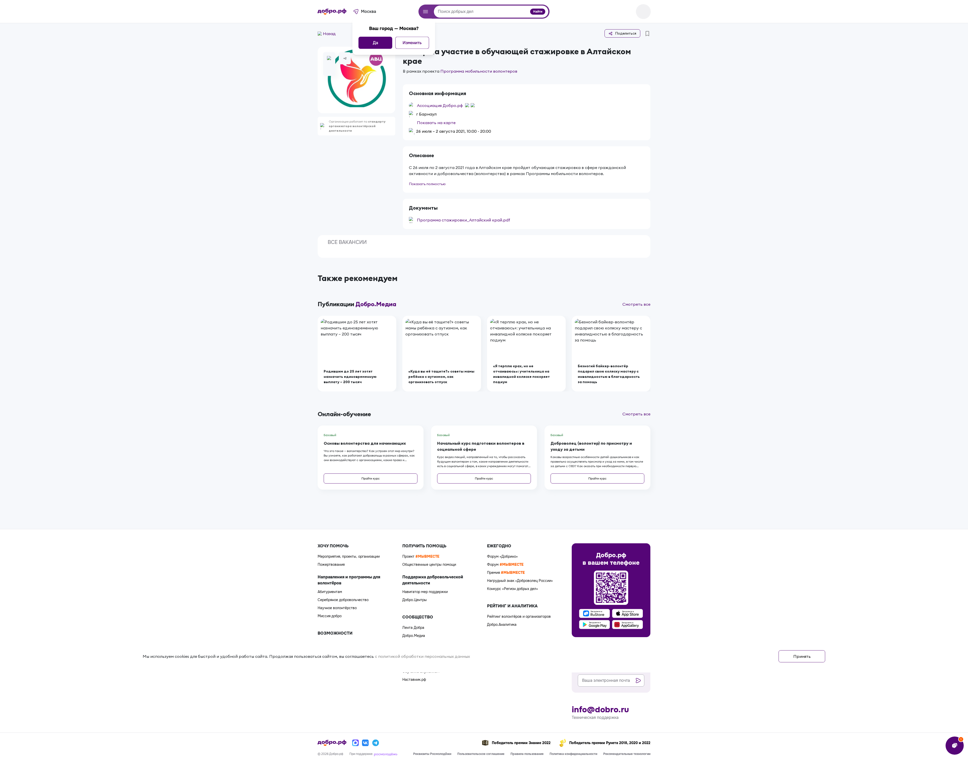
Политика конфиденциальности (573, 754)
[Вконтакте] (365, 743)
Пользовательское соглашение (480, 754)
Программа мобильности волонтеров (478, 71)
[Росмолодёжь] (386, 754)
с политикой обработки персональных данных (422, 656)
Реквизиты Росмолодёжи (432, 754)
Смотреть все (636, 304)
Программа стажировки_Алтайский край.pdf (463, 219)
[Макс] (355, 743)
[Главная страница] (332, 12)
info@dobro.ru (600, 710)
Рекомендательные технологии (626, 754)
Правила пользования (526, 754)
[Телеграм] (376, 743)
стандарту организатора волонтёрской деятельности (357, 126)
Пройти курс (370, 478)
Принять (802, 656)
